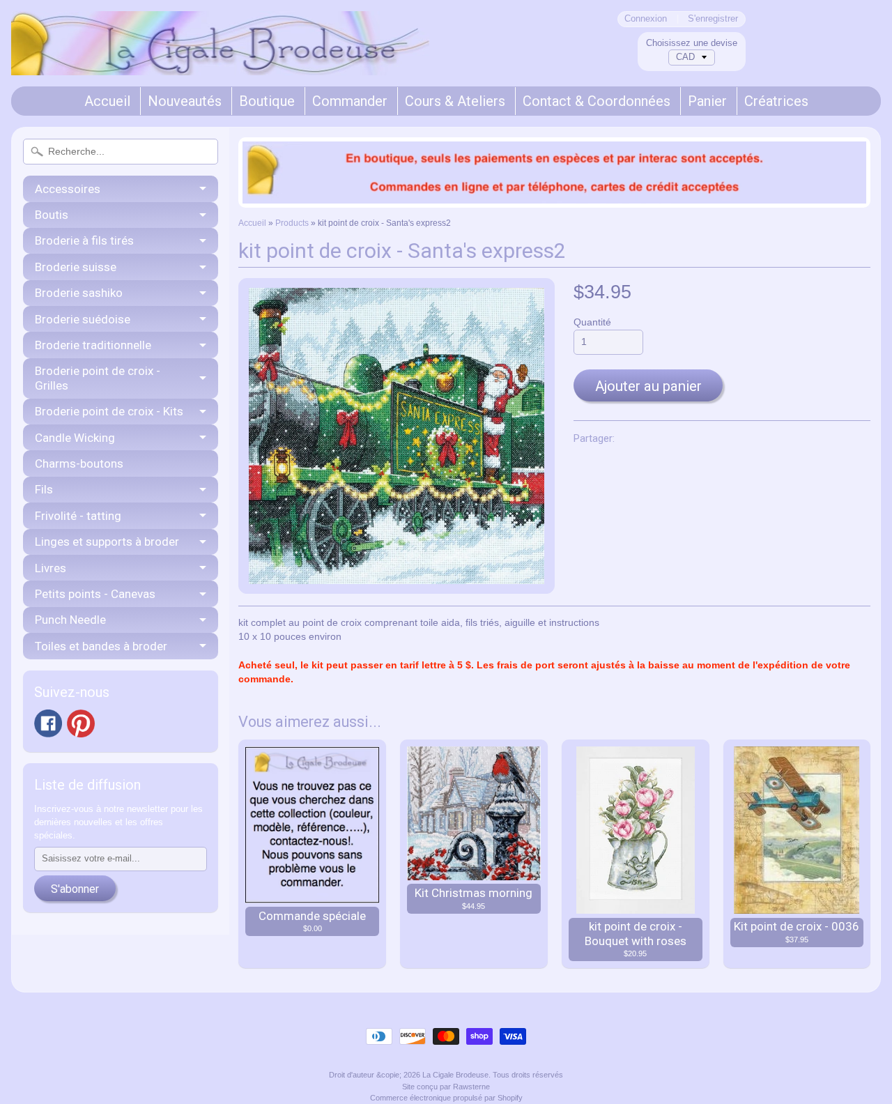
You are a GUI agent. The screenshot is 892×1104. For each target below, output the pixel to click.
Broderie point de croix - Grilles (97, 378)
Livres (50, 568)
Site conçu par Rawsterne (446, 1086)
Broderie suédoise (82, 319)
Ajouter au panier (648, 386)
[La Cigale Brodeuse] (220, 56)
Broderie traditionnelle (93, 345)
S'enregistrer (713, 19)
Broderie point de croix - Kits (109, 411)
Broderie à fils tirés (84, 240)
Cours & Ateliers (455, 101)
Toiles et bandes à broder (101, 646)
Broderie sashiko (79, 293)
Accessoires (67, 189)
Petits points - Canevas (95, 594)
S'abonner (75, 889)
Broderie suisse (75, 267)
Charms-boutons (79, 463)
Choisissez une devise (691, 43)
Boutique (267, 101)
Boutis (51, 215)
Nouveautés (185, 101)
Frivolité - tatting (78, 516)
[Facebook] (48, 723)
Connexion (645, 19)
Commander (349, 101)
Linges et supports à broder (107, 542)
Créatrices (776, 101)
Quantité (592, 322)
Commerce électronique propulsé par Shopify (446, 1098)
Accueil (107, 101)
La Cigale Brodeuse (455, 1075)
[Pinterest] (81, 723)
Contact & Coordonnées (596, 101)
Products (292, 223)
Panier (707, 101)
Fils (44, 489)
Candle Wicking (75, 438)
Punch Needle (70, 620)
